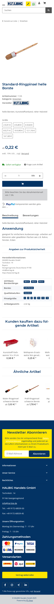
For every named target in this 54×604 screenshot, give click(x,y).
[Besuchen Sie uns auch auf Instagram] (12, 585)
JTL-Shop (29, 600)
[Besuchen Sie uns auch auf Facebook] (5, 585)
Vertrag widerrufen (25, 575)
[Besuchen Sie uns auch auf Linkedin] (25, 585)
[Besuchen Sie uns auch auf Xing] (19, 585)
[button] (39, 3)
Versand (25, 153)
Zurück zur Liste (10, 21)
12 (43, 298)
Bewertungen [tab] (31, 215)
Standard (27, 293)
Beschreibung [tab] (10, 215)
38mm (26, 282)
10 (39, 298)
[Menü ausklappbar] (3, 4)
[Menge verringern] (5, 176)
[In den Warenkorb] (4, 29)
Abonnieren (39, 453)
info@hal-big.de (9, 503)
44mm (34, 282)
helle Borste (28, 288)
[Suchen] (48, 10)
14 (47, 298)
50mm (41, 282)
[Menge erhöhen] (40, 176)
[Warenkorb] (44, 3)
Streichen (16, 99)
